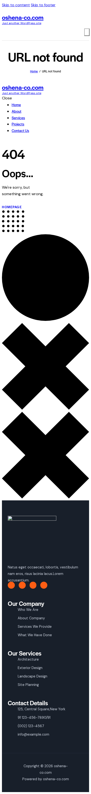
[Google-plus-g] (33, 585)
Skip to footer (43, 4)
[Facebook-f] (11, 585)
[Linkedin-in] (43, 585)
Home (34, 71)
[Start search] (87, 32)
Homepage (12, 207)
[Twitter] (22, 585)
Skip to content (16, 4)
